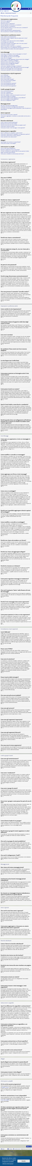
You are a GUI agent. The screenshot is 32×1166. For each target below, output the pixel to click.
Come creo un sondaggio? (6, 58)
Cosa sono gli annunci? (6, 81)
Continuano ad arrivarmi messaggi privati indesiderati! (12, 106)
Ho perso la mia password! (6, 29)
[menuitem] (16, 1149)
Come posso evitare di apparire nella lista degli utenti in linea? (14, 38)
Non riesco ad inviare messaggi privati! (9, 105)
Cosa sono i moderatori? (6, 92)
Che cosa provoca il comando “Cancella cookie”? (11, 31)
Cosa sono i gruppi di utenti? (7, 93)
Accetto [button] (24, 1161)
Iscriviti (7, 11)
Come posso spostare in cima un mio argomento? (11, 70)
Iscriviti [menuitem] (31, 9)
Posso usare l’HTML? (5, 76)
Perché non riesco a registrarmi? (8, 23)
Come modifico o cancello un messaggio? (10, 55)
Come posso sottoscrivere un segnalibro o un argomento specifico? (15, 134)
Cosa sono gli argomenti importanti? (8, 83)
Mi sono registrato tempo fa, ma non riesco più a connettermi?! (14, 27)
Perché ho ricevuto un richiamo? (8, 64)
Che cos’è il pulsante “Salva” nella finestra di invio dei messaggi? (15, 67)
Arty (13, 1152)
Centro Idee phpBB (5, 1100)
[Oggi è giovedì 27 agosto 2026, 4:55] (30, 13)
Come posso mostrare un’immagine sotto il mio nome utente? (14, 43)
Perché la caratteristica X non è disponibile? (10, 149)
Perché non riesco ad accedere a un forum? (10, 62)
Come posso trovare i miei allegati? (8, 143)
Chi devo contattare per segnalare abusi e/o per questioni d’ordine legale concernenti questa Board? (15, 152)
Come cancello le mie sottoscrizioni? (9, 136)
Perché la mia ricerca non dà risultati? (9, 123)
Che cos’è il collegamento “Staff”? (8, 100)
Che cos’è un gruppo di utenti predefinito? (10, 99)
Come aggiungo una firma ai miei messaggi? (10, 56)
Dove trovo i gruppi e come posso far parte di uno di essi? (13, 95)
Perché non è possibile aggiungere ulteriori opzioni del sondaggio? (15, 59)
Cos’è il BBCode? (4, 75)
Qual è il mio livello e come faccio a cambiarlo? (11, 46)
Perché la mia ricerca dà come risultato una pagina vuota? (13, 125)
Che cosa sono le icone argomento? (8, 85)
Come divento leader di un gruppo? (8, 96)
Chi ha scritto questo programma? (8, 148)
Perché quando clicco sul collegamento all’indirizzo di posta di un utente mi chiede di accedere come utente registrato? (15, 48)
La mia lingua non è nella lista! (7, 42)
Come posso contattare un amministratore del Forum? (12, 153)
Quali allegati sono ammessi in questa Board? (11, 142)
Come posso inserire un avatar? (7, 44)
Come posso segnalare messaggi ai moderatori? (11, 66)
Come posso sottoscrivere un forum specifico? (11, 135)
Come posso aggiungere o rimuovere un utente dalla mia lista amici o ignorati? (16, 116)
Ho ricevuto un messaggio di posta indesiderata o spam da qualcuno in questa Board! (16, 109)
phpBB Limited (5, 1087)
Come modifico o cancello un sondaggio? (9, 60)
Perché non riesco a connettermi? (8, 26)
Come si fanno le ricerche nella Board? (9, 122)
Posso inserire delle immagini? (7, 79)
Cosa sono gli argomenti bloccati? (8, 84)
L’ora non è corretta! (5, 39)
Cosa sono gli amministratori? (7, 91)
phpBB (12, 1151)
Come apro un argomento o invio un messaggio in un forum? (14, 54)
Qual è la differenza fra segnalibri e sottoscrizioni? (11, 132)
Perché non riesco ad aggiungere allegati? (10, 63)
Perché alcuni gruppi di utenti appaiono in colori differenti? (13, 97)
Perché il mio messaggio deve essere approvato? (11, 68)
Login (2, 11)
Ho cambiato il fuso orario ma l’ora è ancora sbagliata (12, 40)
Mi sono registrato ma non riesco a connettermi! (11, 25)
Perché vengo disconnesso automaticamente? (11, 30)
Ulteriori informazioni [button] (7, 1163)
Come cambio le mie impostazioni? (8, 36)
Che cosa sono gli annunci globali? (8, 80)
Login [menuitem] (29, 9)
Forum (1, 9)
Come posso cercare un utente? (8, 126)
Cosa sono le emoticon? (6, 77)
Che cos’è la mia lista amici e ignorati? (9, 114)
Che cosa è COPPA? (5, 22)
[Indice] (16, 6)
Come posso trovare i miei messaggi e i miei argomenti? (13, 127)
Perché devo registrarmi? (6, 20)
